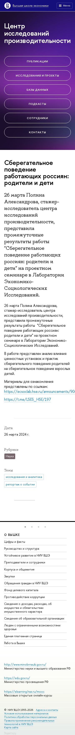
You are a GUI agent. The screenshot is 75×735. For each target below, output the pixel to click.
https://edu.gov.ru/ (17, 678)
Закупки (9, 576)
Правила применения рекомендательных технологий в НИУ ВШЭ (29, 722)
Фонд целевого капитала (21, 590)
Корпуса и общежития (19, 569)
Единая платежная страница (23, 636)
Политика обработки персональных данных (30, 717)
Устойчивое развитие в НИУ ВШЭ (27, 555)
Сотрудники (37, 118)
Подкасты (37, 104)
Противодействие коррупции (24, 597)
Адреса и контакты (47, 710)
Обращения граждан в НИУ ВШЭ (26, 583)
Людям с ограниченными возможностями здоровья (32, 627)
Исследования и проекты (37, 75)
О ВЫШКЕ (12, 535)
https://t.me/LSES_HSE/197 (27, 399)
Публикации (37, 61)
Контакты (37, 132)
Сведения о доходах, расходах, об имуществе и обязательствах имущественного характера (28, 607)
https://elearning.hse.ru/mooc (24, 692)
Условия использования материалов (26, 713)
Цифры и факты (14, 542)
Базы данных (37, 90)
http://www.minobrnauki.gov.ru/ (25, 664)
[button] (25, 527)
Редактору (10, 733)
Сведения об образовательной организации (34, 618)
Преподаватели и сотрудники (24, 562)
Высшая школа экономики (31, 6)
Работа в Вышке (14, 643)
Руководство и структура (21, 548)
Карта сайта (11, 727)
